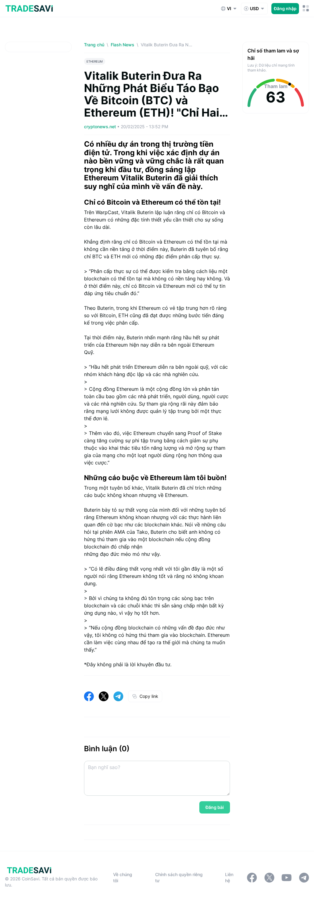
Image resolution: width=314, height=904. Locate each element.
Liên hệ (229, 877)
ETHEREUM (94, 61)
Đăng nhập (285, 8)
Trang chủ (94, 44)
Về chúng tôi (122, 877)
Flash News (122, 44)
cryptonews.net (100, 126)
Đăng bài (214, 807)
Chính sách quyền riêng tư (179, 877)
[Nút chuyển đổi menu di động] (306, 8)
